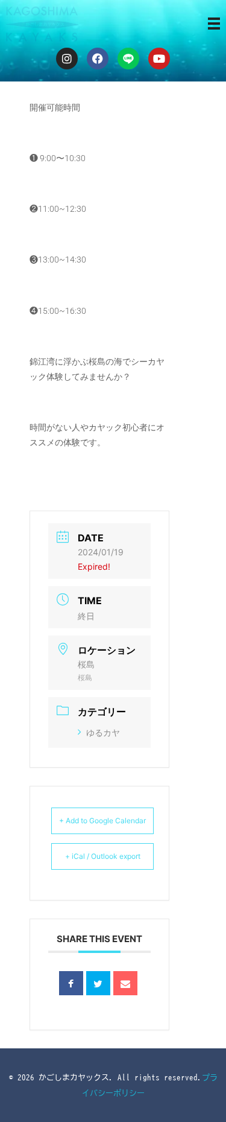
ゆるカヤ (103, 732)
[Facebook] (97, 58)
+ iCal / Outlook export (102, 856)
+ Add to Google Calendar (102, 820)
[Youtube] (159, 58)
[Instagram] (67, 58)
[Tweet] (98, 983)
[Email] (125, 983)
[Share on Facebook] (71, 983)
